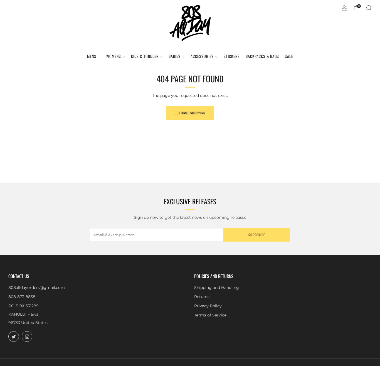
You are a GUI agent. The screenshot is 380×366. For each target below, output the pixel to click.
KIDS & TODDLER (145, 56)
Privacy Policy (208, 306)
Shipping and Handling (216, 287)
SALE (289, 56)
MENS (91, 56)
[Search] (369, 8)
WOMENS (113, 56)
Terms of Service (210, 315)
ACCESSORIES (202, 56)
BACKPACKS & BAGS (262, 56)
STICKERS (232, 56)
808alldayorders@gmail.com (36, 287)
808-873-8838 (21, 296)
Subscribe (256, 234)
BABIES (175, 56)
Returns (201, 296)
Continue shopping (190, 112)
